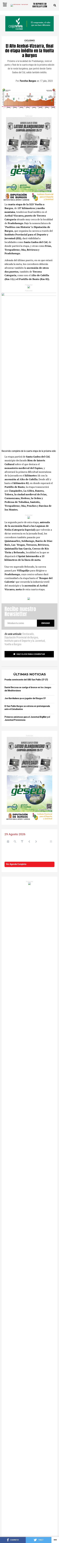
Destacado (28, 634)
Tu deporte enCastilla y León (39, 5)
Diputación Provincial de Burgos (21, 637)
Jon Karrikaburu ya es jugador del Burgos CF (25, 698)
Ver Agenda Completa (16, 864)
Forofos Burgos (28, 80)
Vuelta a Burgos (13, 644)
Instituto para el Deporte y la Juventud (25, 641)
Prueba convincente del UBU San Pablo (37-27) (26, 679)
